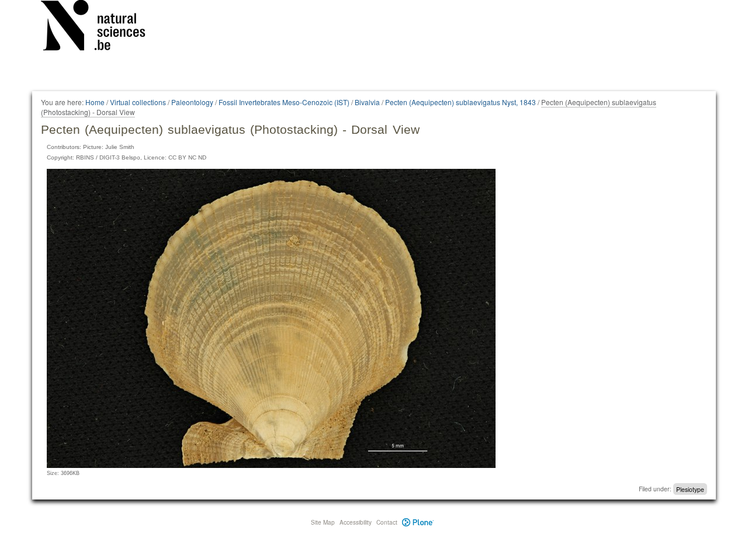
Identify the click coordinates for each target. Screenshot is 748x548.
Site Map (323, 522)
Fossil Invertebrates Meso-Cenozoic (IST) (284, 102)
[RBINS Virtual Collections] (100, 27)
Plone (418, 522)
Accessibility (356, 522)
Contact (386, 522)
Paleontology (192, 102)
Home (95, 102)
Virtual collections (138, 102)
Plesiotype (690, 488)
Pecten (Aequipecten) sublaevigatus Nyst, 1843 (460, 102)
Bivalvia (367, 102)
